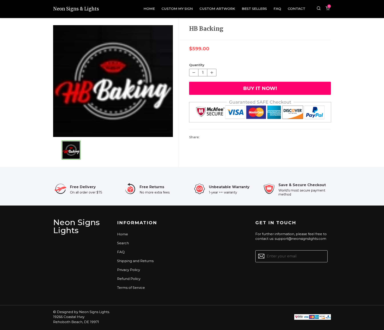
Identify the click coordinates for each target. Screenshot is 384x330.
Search (123, 243)
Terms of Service (131, 287)
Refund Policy (128, 279)
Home (122, 234)
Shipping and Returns (135, 261)
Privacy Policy (128, 270)
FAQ (121, 252)
